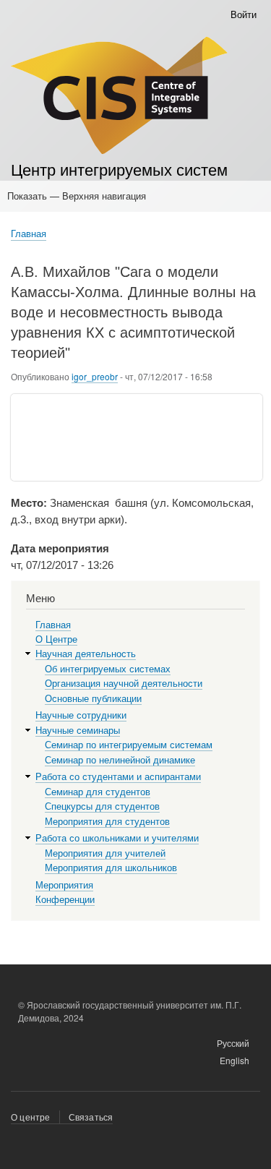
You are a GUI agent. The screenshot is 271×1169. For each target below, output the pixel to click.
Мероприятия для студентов (107, 821)
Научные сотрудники (80, 715)
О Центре (56, 639)
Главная (28, 233)
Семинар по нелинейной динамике (120, 760)
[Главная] (119, 97)
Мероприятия (64, 885)
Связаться (91, 1116)
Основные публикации (93, 698)
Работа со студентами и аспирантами (118, 776)
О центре (31, 1116)
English (234, 1060)
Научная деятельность (85, 653)
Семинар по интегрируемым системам (128, 745)
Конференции (65, 899)
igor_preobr (95, 376)
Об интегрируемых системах (108, 669)
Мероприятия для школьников (111, 867)
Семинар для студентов (97, 792)
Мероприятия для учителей (105, 853)
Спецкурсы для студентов (102, 806)
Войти (244, 14)
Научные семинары (77, 730)
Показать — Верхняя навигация (76, 195)
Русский (233, 1043)
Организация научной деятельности (123, 683)
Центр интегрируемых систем (119, 168)
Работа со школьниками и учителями (117, 838)
